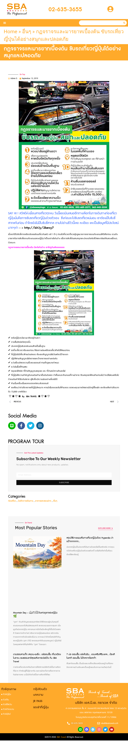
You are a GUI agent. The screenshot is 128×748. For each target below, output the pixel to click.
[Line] (12, 425)
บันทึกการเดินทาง (25, 501)
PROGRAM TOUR (26, 441)
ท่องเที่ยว (12, 501)
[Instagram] (40, 425)
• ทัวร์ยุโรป (6, 714)
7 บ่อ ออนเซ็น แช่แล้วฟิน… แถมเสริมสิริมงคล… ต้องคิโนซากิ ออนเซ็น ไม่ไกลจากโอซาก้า (90, 656)
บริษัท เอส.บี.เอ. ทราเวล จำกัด (96, 703)
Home (10, 31)
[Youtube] (111, 729)
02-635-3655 (65, 9)
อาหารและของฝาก (43, 501)
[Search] (124, 22)
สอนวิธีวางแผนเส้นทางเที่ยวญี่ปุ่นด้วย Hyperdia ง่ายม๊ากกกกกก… (89, 539)
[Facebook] (86, 729)
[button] (4, 23)
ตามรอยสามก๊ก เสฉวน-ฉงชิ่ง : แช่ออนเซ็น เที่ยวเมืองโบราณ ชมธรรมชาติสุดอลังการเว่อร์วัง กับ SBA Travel (37, 658)
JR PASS (37, 701)
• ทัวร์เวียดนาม (7, 709)
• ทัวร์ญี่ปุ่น (6, 694)
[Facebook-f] (21, 425)
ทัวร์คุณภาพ (8, 689)
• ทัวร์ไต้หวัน (6, 704)
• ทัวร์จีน (5, 699)
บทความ (38, 694)
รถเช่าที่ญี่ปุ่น (41, 707)
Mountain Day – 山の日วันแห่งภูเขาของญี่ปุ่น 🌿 (35, 614)
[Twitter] (30, 425)
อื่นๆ (26, 31)
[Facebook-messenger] (92, 729)
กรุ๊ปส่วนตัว (40, 689)
